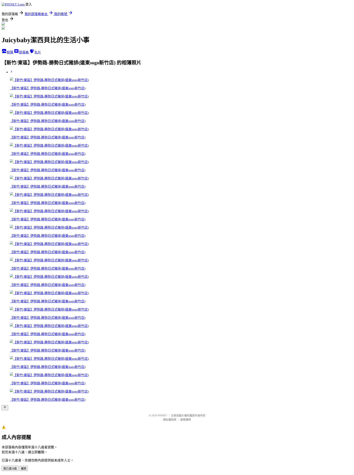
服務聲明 (185, 419)
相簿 (10, 52)
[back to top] (5, 407)
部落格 (24, 52)
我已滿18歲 (10, 468)
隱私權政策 (169, 419)
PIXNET (162, 415)
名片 (37, 52)
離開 (23, 468)
